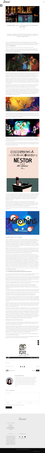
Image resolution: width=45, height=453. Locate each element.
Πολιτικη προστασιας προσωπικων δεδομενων (10, 427)
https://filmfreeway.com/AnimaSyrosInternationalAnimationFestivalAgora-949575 (19, 271)
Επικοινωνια (11, 429)
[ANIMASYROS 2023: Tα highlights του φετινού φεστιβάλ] (10, 381)
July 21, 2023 (37, 366)
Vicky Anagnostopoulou (10, 366)
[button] (1, 5)
